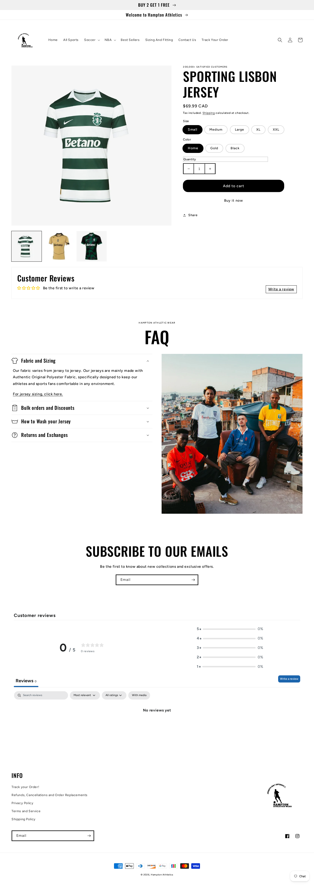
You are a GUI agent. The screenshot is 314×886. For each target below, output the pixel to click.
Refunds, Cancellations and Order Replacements (49, 795)
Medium (216, 130)
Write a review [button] (281, 289)
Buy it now (233, 200)
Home (193, 148)
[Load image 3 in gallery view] (92, 246)
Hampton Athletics (162, 874)
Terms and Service (25, 811)
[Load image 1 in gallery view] (26, 246)
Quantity (189, 159)
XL (258, 130)
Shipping (209, 113)
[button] (91, 40)
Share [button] (192, 215)
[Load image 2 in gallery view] (59, 246)
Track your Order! (25, 787)
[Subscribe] (193, 579)
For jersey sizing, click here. (38, 394)
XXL (276, 130)
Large (239, 130)
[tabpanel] (157, 725)
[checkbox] (139, 695)
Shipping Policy (23, 819)
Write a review (289, 678)
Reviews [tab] (26, 680)
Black (235, 148)
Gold (214, 148)
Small (192, 130)
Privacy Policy (22, 803)
